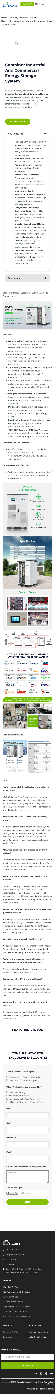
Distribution (14, 1077)
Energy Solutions (37, 1102)
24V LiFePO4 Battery (12, 1297)
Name (9, 1109)
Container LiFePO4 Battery (15, 1311)
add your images (14, 1188)
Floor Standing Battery (19, 1099)
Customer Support (30, 1080)
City (8, 1123)
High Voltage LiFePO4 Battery (16, 1306)
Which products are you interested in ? (24, 1087)
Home (4, 17)
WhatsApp (11, 1138)
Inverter (36, 1099)
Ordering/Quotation (32, 1077)
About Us (8, 1325)
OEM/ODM (13, 1080)
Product (13, 17)
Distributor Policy (11, 1337)
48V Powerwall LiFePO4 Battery (17, 1292)
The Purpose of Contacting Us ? (21, 1072)
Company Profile (10, 1332)
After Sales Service (37, 1337)
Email (9, 1152)
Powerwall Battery (17, 1092)
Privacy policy (32, 1389)
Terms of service (47, 1389)
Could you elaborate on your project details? (26, 1167)
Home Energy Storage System (16, 1316)
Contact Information (38, 1332)
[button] (27, 134)
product (7, 1280)
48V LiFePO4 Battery (12, 1287)
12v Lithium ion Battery (13, 1302)
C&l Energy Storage (17, 1102)
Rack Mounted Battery (19, 1095)
